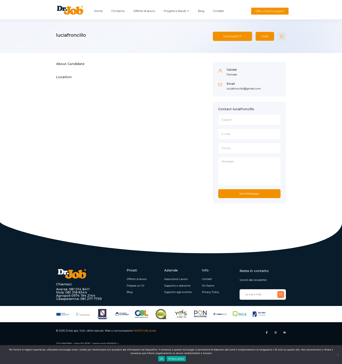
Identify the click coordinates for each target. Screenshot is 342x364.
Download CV (232, 36)
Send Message (249, 193)
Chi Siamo (118, 11)
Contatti (218, 11)
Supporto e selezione (177, 285)
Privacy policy (176, 358)
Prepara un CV (135, 285)
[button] (269, 11)
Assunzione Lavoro (176, 279)
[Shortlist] (282, 36)
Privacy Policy (210, 292)
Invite (265, 36)
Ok (161, 358)
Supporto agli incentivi (178, 292)
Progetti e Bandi (175, 11)
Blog (201, 11)
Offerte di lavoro (144, 11)
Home (98, 11)
